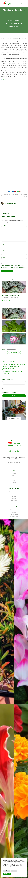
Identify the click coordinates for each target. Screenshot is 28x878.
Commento (4, 225)
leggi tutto (6, 300)
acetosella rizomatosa (8, 194)
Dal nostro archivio (14, 418)
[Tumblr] (18, 451)
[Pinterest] (15, 352)
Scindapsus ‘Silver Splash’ (10, 295)
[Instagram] (12, 352)
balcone (17, 194)
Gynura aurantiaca (7, 370)
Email (2, 250)
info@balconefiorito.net (14, 462)
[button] (21, 3)
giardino (25, 194)
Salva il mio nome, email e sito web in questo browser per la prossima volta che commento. (13, 266)
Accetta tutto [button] (7, 873)
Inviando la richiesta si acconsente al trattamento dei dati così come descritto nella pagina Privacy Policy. (12, 390)
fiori (21, 194)
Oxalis (25, 196)
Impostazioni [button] (6, 870)
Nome (3, 244)
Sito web (3, 257)
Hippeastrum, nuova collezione (10, 366)
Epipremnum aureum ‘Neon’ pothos (12, 363)
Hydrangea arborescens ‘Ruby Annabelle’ (13, 364)
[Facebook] (8, 352)
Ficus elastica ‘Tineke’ (8, 368)
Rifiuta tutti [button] (14, 870)
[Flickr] (19, 352)
